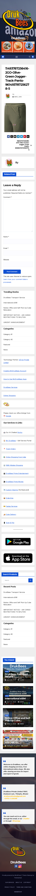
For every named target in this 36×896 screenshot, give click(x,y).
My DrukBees (11, 441)
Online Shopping (9, 396)
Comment (7, 197)
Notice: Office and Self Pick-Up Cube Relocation (17, 720)
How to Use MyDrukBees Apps (14, 379)
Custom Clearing (12, 490)
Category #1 (7, 334)
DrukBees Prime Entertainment (17, 473)
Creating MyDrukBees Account (14, 371)
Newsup (29, 875)
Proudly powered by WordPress (12, 875)
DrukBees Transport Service (14, 298)
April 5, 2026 (11, 724)
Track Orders (11, 449)
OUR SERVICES (9, 882)
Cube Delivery (11, 514)
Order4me (9, 498)
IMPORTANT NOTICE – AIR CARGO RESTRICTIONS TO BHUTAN (17, 744)
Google (8, 416)
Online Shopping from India (16, 457)
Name (6, 237)
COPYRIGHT (27, 882)
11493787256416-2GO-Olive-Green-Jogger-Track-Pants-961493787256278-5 (23, 145)
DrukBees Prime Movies (14, 482)
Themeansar (18, 877)
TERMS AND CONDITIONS (23, 887)
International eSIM (10, 303)
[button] (29, 57)
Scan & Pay (10, 523)
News (5, 350)
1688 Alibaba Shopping (14, 465)
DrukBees (18, 38)
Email (6, 248)
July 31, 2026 (12, 680)
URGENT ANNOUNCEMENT (14, 322)
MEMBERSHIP (18, 892)
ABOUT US (19, 882)
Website (6, 260)
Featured (6, 345)
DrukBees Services (10, 387)
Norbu (19, 432)
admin (21, 680)
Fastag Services (11, 506)
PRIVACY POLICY (10, 887)
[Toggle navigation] (16, 56)
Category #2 (8, 339)
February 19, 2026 (13, 746)
